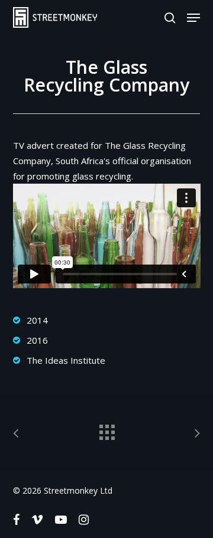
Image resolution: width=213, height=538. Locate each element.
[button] (193, 18)
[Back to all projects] (106, 429)
